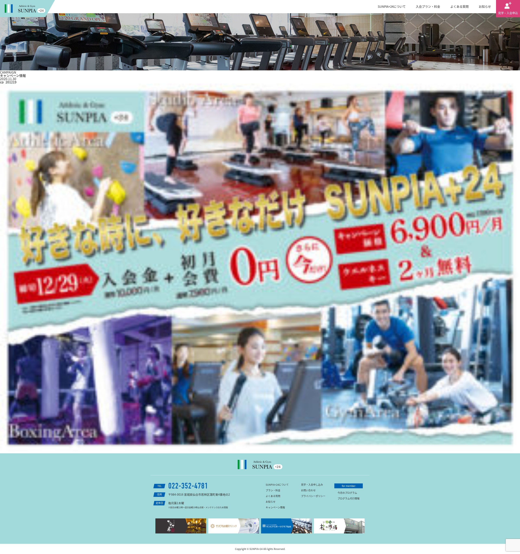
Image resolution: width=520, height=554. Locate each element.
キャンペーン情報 (275, 507)
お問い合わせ (308, 490)
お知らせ (485, 6)
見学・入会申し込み (312, 484)
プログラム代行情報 (349, 498)
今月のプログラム (347, 493)
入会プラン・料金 (428, 6)
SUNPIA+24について (392, 6)
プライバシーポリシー (313, 496)
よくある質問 (459, 6)
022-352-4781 (188, 486)
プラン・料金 (273, 490)
